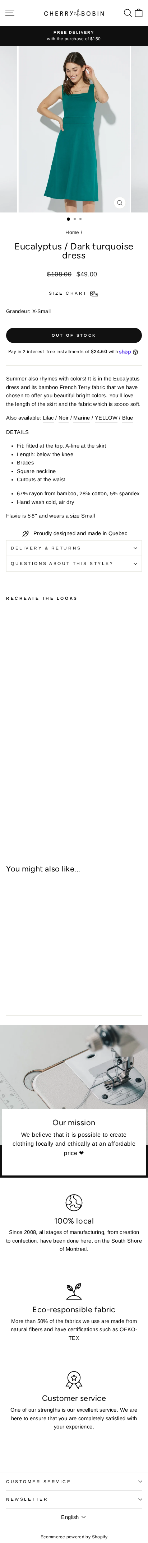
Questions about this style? (62, 563)
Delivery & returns (46, 548)
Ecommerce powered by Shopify (74, 1536)
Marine (81, 418)
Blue (127, 418)
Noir (64, 418)
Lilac (48, 418)
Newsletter (27, 1499)
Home (72, 232)
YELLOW (106, 418)
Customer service (38, 1481)
